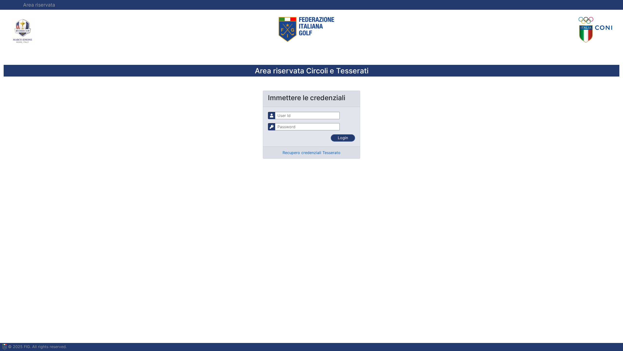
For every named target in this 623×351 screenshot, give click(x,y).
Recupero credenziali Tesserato (311, 152)
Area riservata (39, 5)
